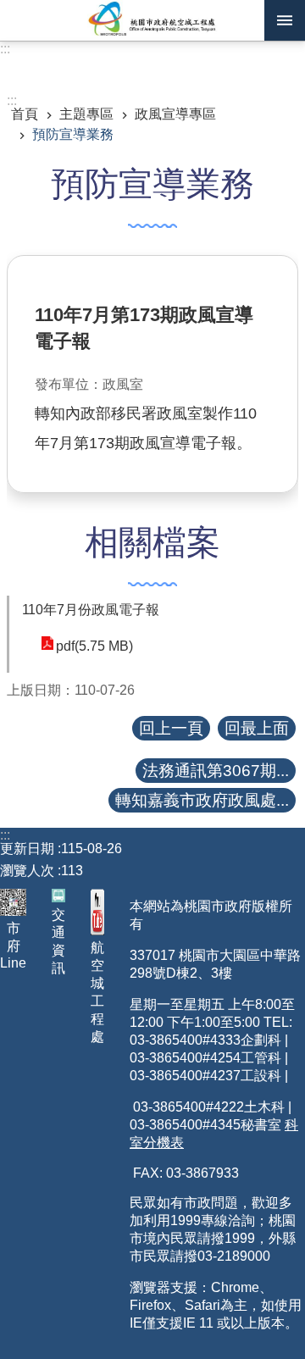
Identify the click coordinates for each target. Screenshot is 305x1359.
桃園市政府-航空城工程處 (152, 20)
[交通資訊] (58, 895)
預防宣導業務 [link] (73, 134)
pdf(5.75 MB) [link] (94, 646)
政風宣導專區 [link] (175, 114)
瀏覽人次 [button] (27, 870)
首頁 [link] (24, 114)
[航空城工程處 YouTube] (97, 912)
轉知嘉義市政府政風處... (202, 800)
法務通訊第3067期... (215, 770)
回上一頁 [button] (171, 728)
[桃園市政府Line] (13, 902)
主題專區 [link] (86, 114)
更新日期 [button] (27, 848)
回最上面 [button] (257, 728)
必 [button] (284, 20)
